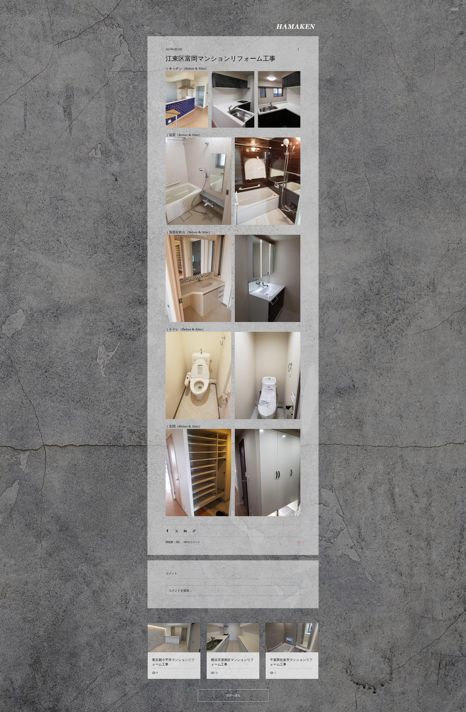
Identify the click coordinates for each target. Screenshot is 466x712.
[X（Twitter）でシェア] (176, 531)
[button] (454, 9)
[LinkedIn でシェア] (185, 531)
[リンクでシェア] (194, 531)
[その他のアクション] (298, 49)
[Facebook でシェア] (167, 531)
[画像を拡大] (187, 99)
